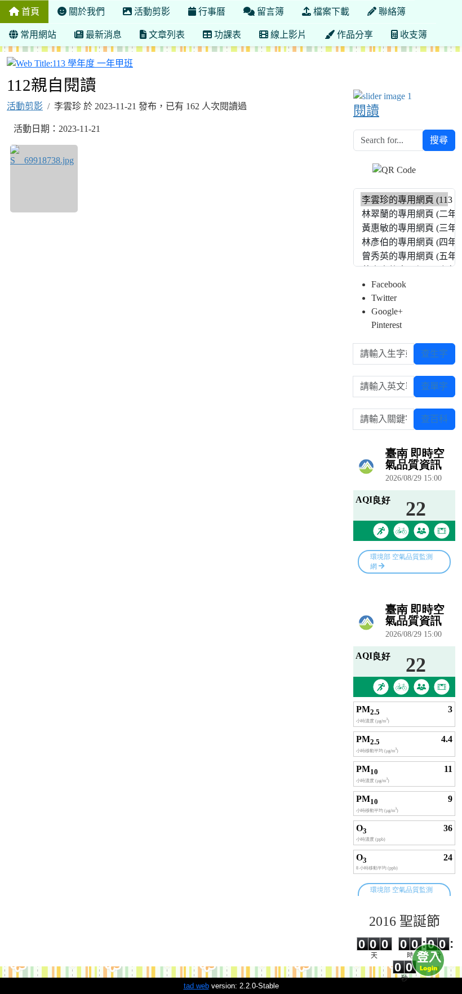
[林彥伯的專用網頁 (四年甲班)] (404, 241)
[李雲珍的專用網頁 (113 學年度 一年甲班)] (404, 199)
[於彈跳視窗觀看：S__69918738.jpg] (44, 178)
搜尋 (439, 140)
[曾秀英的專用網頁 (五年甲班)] (404, 255)
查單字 (434, 386)
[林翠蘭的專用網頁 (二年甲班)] (404, 213)
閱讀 (366, 111)
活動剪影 (25, 106)
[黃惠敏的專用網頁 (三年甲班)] (404, 227)
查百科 (434, 419)
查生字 (434, 353)
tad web (196, 986)
